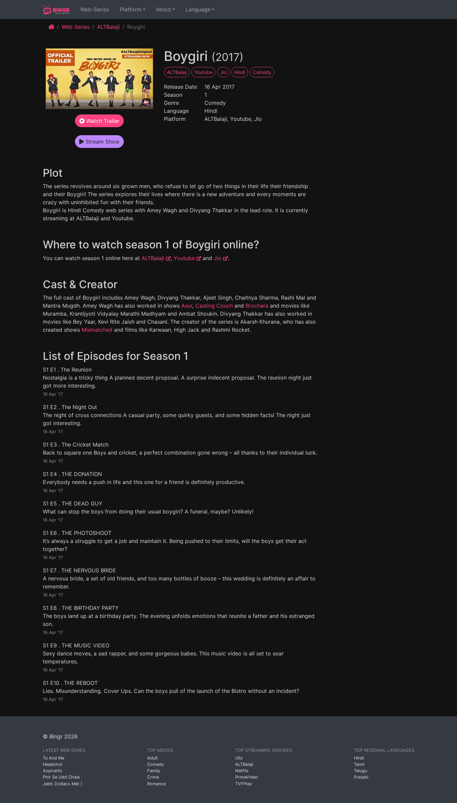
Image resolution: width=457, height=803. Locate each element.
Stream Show (101, 141)
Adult (152, 757)
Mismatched (97, 329)
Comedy (262, 72)
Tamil (359, 764)
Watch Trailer (102, 120)
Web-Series (96, 9)
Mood (163, 9)
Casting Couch (214, 305)
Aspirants (52, 770)
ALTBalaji (108, 26)
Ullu (239, 757)
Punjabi (361, 777)
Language (198, 9)
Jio (223, 72)
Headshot (53, 764)
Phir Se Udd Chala (61, 777)
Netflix (242, 770)
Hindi (239, 72)
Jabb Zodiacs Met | (62, 783)
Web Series (76, 26)
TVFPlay (243, 783)
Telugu (360, 770)
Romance (156, 783)
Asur (186, 305)
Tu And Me (53, 757)
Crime (153, 777)
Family (153, 770)
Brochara (257, 305)
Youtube (203, 72)
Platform (131, 9)
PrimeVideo (246, 777)
